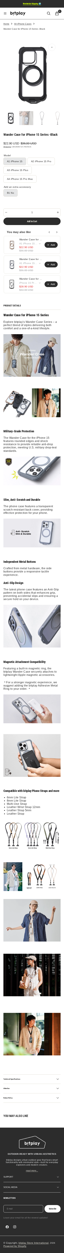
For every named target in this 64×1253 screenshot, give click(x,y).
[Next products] (57, 232)
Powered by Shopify (14, 1246)
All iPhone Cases (23, 24)
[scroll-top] (58, 1247)
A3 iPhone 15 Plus (19, 171)
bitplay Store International (33, 1242)
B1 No (12, 194)
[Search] (48, 13)
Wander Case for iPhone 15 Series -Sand (30, 239)
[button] (5, 13)
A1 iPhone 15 (16, 162)
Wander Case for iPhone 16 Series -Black (30, 278)
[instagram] (14, 1227)
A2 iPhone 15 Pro (42, 162)
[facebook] (7, 1227)
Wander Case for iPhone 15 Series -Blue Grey (30, 259)
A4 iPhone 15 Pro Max (20, 180)
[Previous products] (49, 232)
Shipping (7, 147)
